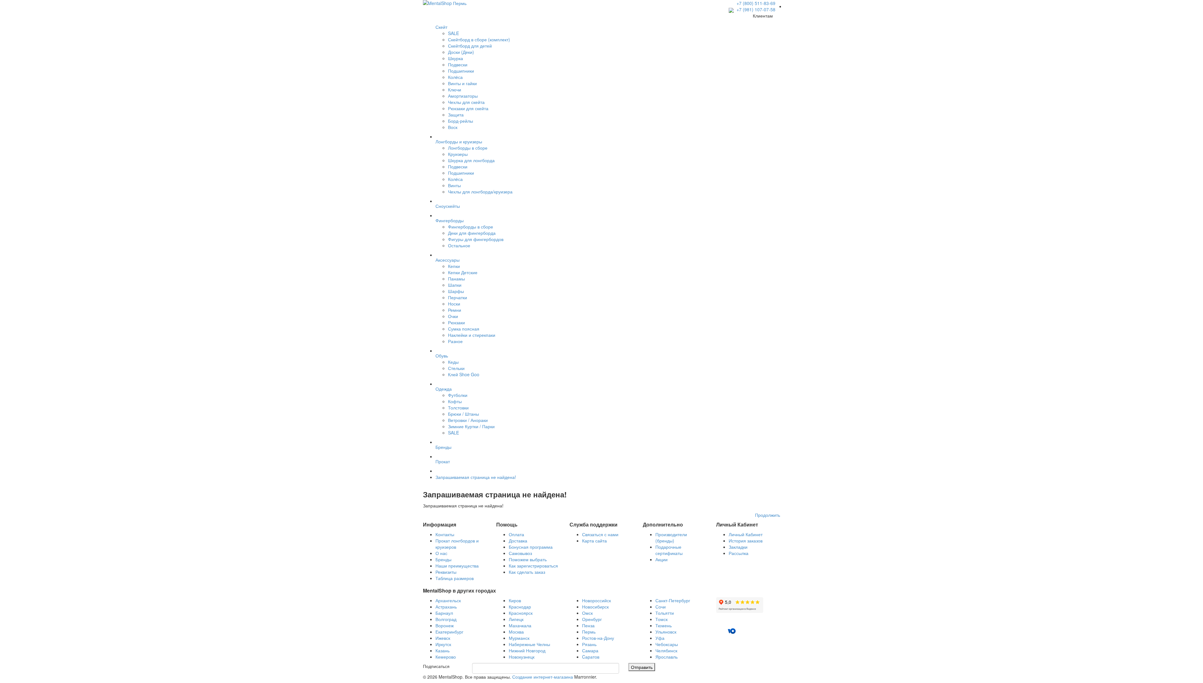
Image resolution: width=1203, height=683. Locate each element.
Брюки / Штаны (463, 414)
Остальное (459, 245)
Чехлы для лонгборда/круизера (480, 191)
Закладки (738, 547)
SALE (453, 33)
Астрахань (446, 606)
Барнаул (444, 613)
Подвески (457, 64)
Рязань (589, 644)
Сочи (660, 606)
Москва (516, 632)
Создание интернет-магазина (542, 677)
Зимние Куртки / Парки (471, 426)
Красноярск (521, 613)
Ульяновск (665, 632)
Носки (454, 303)
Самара (590, 650)
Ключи (454, 89)
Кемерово (445, 657)
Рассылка (738, 553)
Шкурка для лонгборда (471, 160)
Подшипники (461, 71)
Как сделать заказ (527, 572)
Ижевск (442, 638)
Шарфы (456, 291)
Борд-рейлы (460, 121)
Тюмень (663, 625)
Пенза (588, 625)
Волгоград (445, 619)
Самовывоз (520, 553)
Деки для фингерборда (472, 233)
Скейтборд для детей (470, 46)
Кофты (455, 401)
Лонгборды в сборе (467, 148)
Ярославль (666, 657)
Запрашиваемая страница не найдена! (475, 477)
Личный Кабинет (746, 534)
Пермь (589, 632)
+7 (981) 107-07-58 (755, 9)
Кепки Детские (462, 272)
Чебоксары (666, 644)
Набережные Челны (529, 644)
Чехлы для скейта (466, 102)
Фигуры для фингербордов (475, 239)
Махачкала (520, 625)
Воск (452, 127)
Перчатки (457, 297)
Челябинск (666, 650)
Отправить (642, 667)
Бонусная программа (531, 547)
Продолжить (767, 515)
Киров (515, 600)
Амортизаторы (463, 96)
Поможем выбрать (528, 559)
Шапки (454, 285)
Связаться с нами (600, 534)
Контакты (444, 534)
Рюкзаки (456, 322)
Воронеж (444, 625)
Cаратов (590, 657)
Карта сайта (594, 540)
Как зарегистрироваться (533, 565)
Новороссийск (596, 600)
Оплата (516, 534)
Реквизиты (445, 572)
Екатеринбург (449, 632)
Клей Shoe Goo (463, 374)
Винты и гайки (462, 83)
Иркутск (443, 644)
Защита (456, 114)
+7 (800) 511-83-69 (756, 3)
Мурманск (519, 638)
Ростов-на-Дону (598, 638)
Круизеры (458, 154)
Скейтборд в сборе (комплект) (479, 39)
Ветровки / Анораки (468, 420)
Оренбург (592, 619)
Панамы (456, 278)
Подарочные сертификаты (669, 550)
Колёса (455, 77)
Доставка (518, 540)
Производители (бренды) (671, 537)
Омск (587, 613)
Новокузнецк (521, 657)
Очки (453, 316)
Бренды (443, 559)
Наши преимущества (457, 565)
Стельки (456, 368)
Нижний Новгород (527, 650)
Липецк (516, 619)
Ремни (454, 310)
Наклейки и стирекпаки (471, 335)
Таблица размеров (454, 578)
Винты (454, 185)
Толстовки (458, 407)
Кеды (453, 362)
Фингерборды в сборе (470, 226)
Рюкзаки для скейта (468, 108)
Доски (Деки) (461, 52)
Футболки (457, 395)
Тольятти (664, 613)
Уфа (659, 638)
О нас (441, 553)
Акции (661, 559)
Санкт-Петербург (672, 600)
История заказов (746, 540)
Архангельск (448, 600)
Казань (442, 650)
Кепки (454, 266)
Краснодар (520, 606)
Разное (455, 341)
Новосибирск (595, 606)
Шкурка (455, 58)
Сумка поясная (463, 329)
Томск (661, 619)
